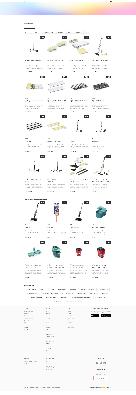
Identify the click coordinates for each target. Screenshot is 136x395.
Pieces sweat (105, 293)
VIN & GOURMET (72, 325)
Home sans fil (64, 297)
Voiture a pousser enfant (36, 297)
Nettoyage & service (28, 318)
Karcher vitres (43, 289)
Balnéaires (48, 322)
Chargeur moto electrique (51, 297)
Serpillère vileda (73, 289)
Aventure (48, 327)
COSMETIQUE (71, 318)
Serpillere (52, 289)
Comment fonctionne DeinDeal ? (31, 361)
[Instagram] (104, 363)
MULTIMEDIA (71, 327)
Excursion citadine (50, 336)
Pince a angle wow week (67, 293)
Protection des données (45, 387)
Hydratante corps (94, 293)
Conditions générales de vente (31, 387)
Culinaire (48, 329)
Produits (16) (28, 27)
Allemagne (48, 348)
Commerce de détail (28, 325)
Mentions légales (56, 387)
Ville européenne (50, 341)
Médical (26, 327)
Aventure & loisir (28, 313)
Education (26, 320)
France (47, 346)
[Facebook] (97, 363)
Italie (47, 350)
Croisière (48, 320)
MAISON (70, 316)
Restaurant (26, 316)
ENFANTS (70, 322)
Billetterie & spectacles (29, 322)
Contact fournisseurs (51, 364)
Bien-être (48, 313)
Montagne (48, 316)
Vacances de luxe (50, 325)
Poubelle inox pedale (81, 293)
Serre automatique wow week (87, 289)
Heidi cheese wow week (32, 293)
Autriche (48, 343)
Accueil (69, 311)
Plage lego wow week (100, 297)
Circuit (47, 339)
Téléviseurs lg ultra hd (103, 289)
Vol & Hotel (48, 334)
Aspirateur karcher (31, 289)
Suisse (47, 311)
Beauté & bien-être (28, 311)
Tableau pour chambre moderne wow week (81, 297)
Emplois (26, 364)
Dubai (47, 353)
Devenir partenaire (100, 378)
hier (107, 374)
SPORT (69, 320)
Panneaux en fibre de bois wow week (74, 301)
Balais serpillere (62, 289)
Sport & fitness (27, 329)
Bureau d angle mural (57, 301)
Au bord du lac (49, 318)
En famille (48, 332)
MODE (69, 313)
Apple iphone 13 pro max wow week (50, 293)
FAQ (47, 361)
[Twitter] (101, 363)
